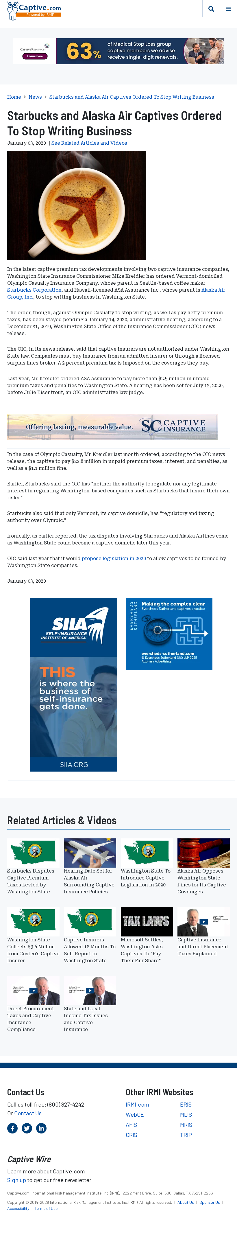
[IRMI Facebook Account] (12, 1128)
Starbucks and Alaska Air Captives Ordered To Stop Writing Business (131, 97)
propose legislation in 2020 (114, 558)
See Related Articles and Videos (89, 143)
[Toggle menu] (228, 8)
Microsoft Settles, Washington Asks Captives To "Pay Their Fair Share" (142, 950)
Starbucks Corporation (34, 290)
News (35, 97)
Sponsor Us (210, 1202)
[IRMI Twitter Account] (27, 1128)
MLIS (186, 1114)
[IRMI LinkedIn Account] (41, 1128)
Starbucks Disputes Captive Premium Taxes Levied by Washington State (30, 881)
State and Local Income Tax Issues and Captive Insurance (86, 1019)
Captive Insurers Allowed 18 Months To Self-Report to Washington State (90, 950)
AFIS (131, 1124)
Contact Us (28, 1112)
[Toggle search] (211, 8)
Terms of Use (46, 1208)
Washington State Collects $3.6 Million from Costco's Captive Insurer (33, 950)
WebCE (135, 1114)
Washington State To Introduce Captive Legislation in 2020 (146, 878)
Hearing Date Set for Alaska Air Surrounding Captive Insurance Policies (89, 881)
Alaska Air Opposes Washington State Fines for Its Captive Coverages (201, 881)
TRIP (186, 1134)
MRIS (186, 1124)
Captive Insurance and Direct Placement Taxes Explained (202, 946)
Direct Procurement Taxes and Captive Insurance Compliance (30, 1019)
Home (14, 97)
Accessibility (18, 1208)
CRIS (131, 1134)
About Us (186, 1202)
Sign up (16, 1179)
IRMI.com (137, 1104)
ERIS (186, 1104)
